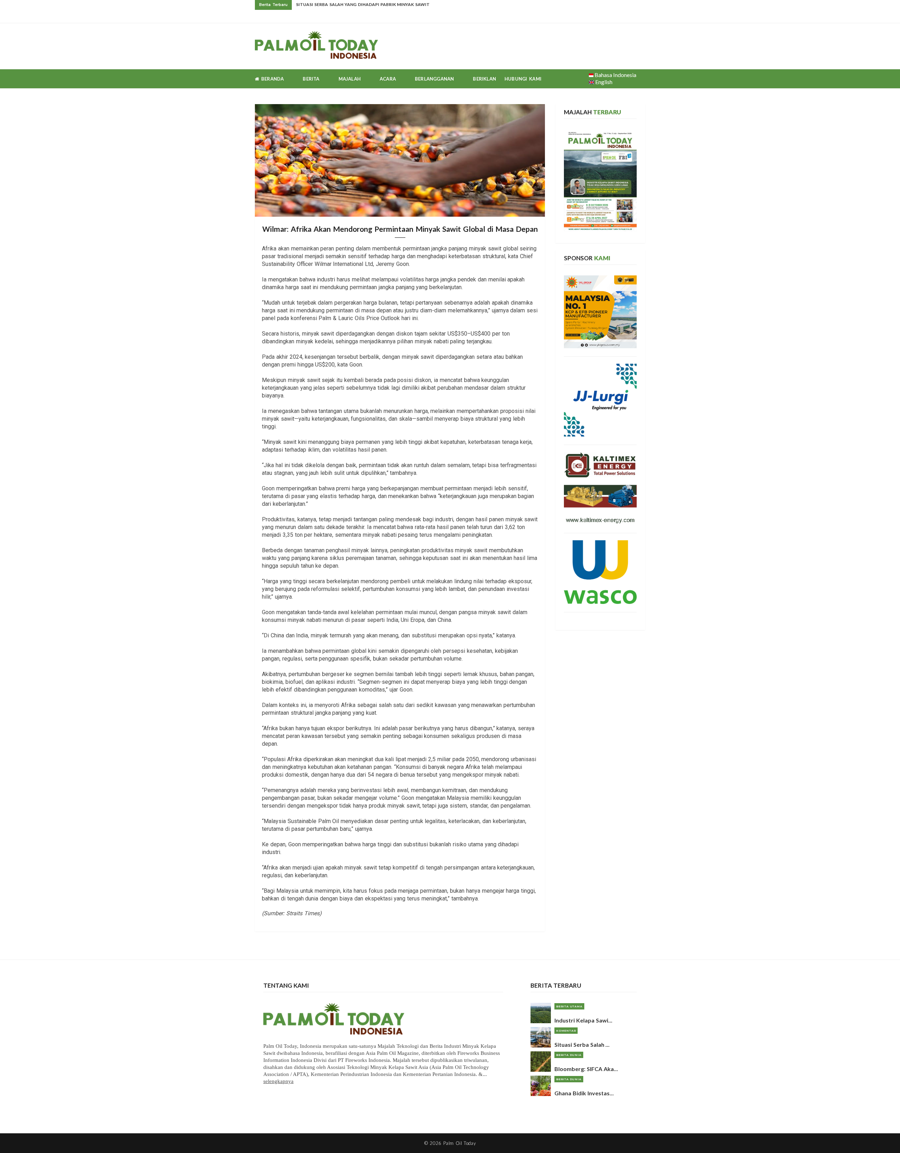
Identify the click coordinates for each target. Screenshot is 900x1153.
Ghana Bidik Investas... (584, 1093)
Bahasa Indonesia (614, 74)
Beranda (271, 79)
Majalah (350, 79)
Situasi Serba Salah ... (582, 1044)
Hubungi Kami (522, 79)
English (603, 81)
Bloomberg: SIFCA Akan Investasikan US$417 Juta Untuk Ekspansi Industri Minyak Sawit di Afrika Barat (421, 4)
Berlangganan (434, 79)
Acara (388, 79)
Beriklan (484, 79)
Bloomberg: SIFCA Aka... (586, 1068)
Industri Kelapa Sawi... (583, 1020)
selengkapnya (278, 1081)
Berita (311, 79)
